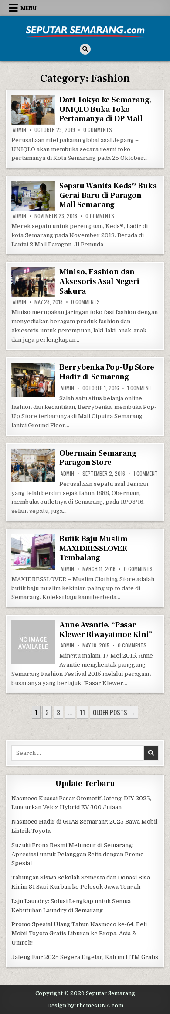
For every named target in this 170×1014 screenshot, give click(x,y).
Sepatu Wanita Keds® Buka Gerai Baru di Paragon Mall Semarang (108, 195)
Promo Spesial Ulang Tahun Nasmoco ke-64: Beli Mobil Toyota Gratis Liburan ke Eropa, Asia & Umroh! (79, 933)
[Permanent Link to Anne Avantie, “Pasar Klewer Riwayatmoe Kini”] (33, 642)
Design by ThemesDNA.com (85, 1006)
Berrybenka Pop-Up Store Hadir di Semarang (106, 372)
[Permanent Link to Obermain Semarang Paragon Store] (33, 466)
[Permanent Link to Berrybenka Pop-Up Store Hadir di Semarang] (33, 380)
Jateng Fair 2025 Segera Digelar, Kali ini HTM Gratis (84, 957)
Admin (19, 129)
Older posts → (114, 712)
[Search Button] (85, 49)
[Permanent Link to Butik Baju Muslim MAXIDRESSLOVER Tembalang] (33, 552)
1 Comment (139, 388)
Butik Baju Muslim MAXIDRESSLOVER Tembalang (93, 548)
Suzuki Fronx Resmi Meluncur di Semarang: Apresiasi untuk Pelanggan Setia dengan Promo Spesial (77, 854)
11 (82, 712)
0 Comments (97, 129)
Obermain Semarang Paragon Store (97, 458)
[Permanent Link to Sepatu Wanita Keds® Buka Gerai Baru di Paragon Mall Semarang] (33, 196)
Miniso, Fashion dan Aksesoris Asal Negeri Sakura (99, 281)
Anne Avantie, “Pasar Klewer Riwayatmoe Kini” (105, 630)
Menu (28, 7)
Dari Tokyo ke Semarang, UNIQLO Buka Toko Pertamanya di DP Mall (105, 109)
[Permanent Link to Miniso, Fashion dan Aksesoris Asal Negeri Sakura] (33, 282)
